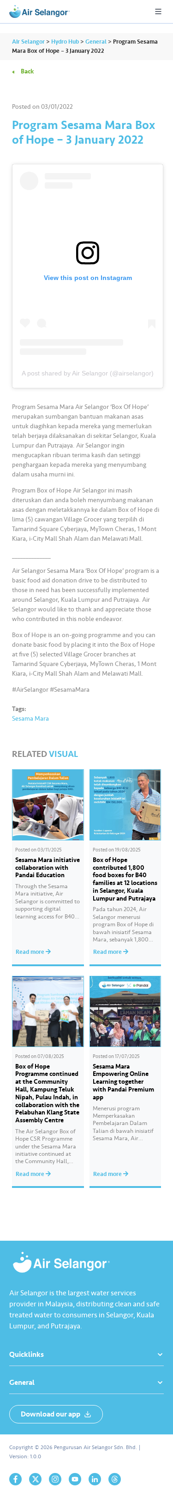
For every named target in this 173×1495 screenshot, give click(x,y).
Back (27, 71)
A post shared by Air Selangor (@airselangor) (88, 373)
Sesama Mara (30, 718)
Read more (31, 952)
